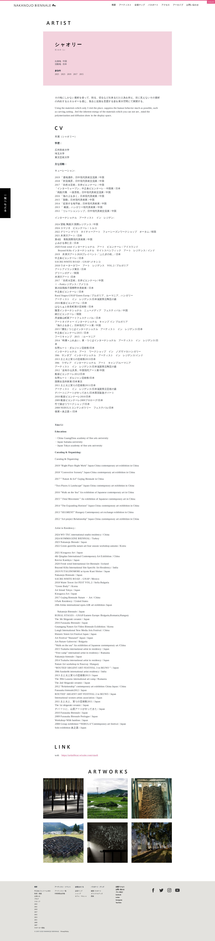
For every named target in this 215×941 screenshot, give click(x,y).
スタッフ (37, 901)
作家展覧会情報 (60, 893)
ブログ (36, 899)
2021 (35, 907)
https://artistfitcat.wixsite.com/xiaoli (80, 755)
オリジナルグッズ (97, 893)
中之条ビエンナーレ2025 (42, 891)
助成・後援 (38, 893)
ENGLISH (211, 2)
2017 (75, 74)
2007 (35, 925)
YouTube (118, 902)
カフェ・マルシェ (81, 896)
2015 (81, 74)
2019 (69, 74)
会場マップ (140, 5)
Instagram (119, 900)
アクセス (165, 5)
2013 (35, 917)
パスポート (153, 5)
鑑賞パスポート (96, 891)
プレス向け (119, 892)
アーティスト (125, 5)
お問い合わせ (192, 5)
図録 (92, 896)
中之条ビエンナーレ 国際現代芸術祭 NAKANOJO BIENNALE (35, 5)
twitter (118, 897)
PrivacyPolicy (65, 931)
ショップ (78, 893)
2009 (35, 922)
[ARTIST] (107, 23)
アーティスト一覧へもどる (5, 203)
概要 (114, 5)
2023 (63, 74)
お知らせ (37, 896)
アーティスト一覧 (60, 891)
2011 (35, 920)
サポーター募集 (39, 928)
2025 (57, 74)
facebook (118, 895)
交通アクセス (120, 887)
